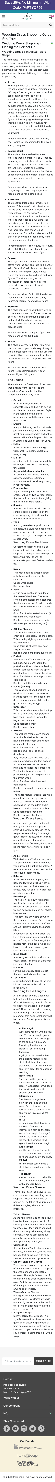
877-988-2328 (11, 1388)
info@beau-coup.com (14, 1384)
